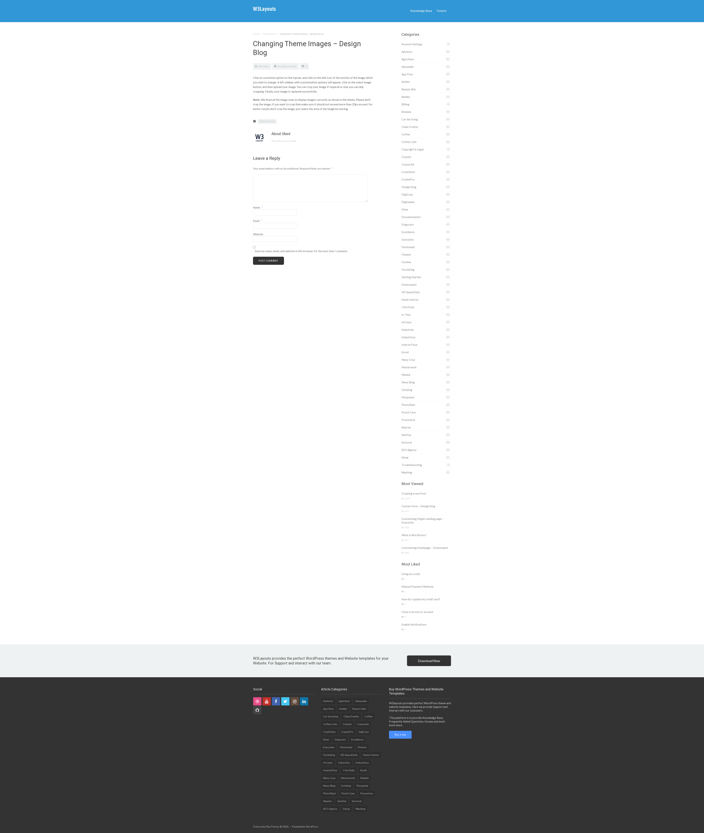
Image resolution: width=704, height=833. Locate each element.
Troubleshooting (412, 465)
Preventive (408, 419)
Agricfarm (408, 59)
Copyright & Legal (413, 149)
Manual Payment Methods (418, 586)
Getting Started (411, 277)
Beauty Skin (409, 89)
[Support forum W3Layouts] (264, 9)
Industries (408, 329)
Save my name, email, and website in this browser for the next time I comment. (301, 251)
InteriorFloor (410, 344)
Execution (408, 239)
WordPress (312, 826)
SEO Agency (409, 449)
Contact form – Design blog (418, 506)
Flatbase (257, 826)
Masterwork (409, 367)
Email (257, 220)
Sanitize (406, 434)
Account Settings (412, 44)
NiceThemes (272, 826)
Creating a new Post (414, 493)
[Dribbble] (257, 701)
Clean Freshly (410, 126)
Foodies (406, 262)
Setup (405, 457)
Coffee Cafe (409, 141)
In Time (406, 314)
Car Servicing (410, 119)
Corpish (406, 157)
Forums (441, 11)
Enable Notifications (414, 624)
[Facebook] (276, 701)
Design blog (270, 34)
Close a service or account (417, 611)
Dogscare (408, 224)
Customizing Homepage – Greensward (425, 547)
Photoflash (408, 404)
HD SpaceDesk (411, 292)
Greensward (409, 284)
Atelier (406, 81)
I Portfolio (408, 307)
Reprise (406, 427)
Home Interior (410, 299)
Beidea (406, 96)
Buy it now (400, 734)
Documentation (411, 217)
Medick (406, 374)
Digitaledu (408, 202)
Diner (405, 209)
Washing (407, 472)
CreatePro (408, 179)
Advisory (407, 51)
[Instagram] (295, 701)
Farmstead (408, 247)
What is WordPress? (414, 535)
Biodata (406, 111)
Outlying (407, 389)
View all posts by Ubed (285, 140)
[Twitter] (285, 701)
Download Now (429, 661)
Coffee (406, 134)
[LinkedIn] (304, 701)
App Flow (407, 74)
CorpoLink (408, 164)
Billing (405, 104)
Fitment (406, 254)
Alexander (408, 66)
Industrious (408, 337)
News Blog (408, 382)
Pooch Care (409, 412)
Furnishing (408, 269)
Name (258, 207)
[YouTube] (267, 701)
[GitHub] (257, 710)
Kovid (405, 352)
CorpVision (408, 172)
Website (258, 234)
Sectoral (407, 442)
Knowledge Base (421, 11)
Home (256, 34)
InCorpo (407, 322)
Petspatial (408, 397)
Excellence (408, 232)
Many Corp (408, 359)
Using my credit (411, 574)
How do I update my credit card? (421, 599)
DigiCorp (407, 194)
